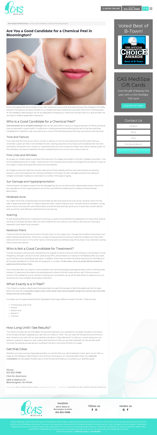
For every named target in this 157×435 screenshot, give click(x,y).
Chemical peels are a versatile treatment (24, 126)
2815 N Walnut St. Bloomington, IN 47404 (19, 381)
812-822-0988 (13, 372)
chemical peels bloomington (94, 387)
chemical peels (26, 387)
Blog (18, 387)
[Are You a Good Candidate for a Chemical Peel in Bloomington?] (56, 104)
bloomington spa (75, 387)
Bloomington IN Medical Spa (18, 23)
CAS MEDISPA (95, 432)
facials (36, 387)
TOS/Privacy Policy (81, 432)
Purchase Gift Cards (133, 106)
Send (133, 151)
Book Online (112, 8)
